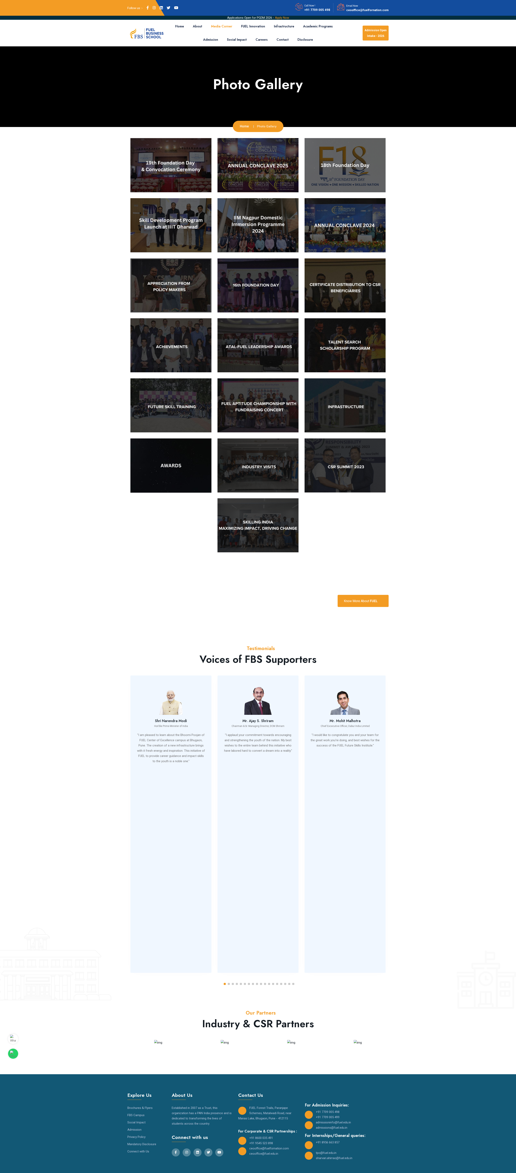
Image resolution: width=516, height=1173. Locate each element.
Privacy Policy (136, 1137)
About (197, 26)
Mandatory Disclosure (141, 1144)
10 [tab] (261, 984)
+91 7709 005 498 (317, 10)
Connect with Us (138, 1151)
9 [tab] (257, 984)
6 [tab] (245, 984)
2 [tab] (229, 984)
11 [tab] (265, 984)
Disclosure (305, 39)
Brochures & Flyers (140, 1108)
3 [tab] (233, 984)
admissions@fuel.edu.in (331, 1127)
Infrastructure (284, 26)
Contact (283, 39)
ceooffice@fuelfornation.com (367, 10)
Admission (210, 39)
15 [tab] (281, 984)
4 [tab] (237, 984)
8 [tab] (253, 984)
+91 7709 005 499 (327, 1117)
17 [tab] (289, 984)
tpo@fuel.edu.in (326, 1153)
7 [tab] (249, 984)
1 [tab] (225, 984)
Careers (262, 39)
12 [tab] (269, 984)
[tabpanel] (170, 824)
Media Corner (221, 26)
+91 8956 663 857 (327, 1142)
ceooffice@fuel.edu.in (263, 1153)
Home (179, 26)
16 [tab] (285, 984)
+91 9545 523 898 (261, 1143)
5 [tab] (241, 984)
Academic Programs (318, 26)
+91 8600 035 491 (261, 1138)
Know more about (361, 601)
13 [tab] (273, 984)
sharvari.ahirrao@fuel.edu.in (334, 1158)
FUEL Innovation (253, 26)
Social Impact (237, 39)
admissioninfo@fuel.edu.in (333, 1122)
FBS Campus (136, 1115)
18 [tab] (293, 984)
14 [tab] (277, 984)
